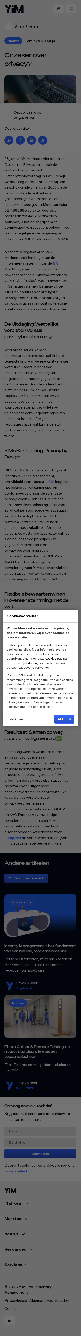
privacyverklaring (27, 663)
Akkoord (64, 719)
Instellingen (15, 719)
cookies (50, 658)
